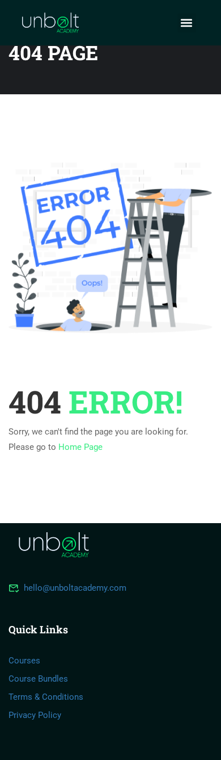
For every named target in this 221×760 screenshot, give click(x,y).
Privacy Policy (34, 715)
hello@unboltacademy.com (75, 588)
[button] (186, 23)
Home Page (80, 447)
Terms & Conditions (45, 697)
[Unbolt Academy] (53, 544)
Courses (24, 660)
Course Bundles (38, 679)
